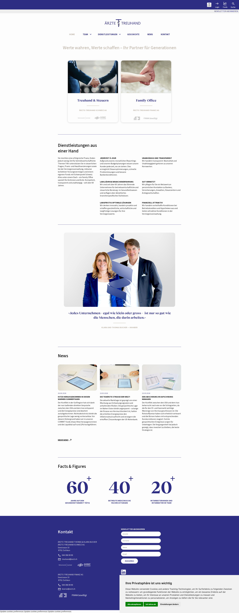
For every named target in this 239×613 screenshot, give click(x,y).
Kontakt (165, 34)
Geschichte (133, 34)
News (150, 34)
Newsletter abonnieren (133, 529)
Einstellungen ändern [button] (169, 604)
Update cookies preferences (12, 611)
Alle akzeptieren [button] (134, 604)
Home (72, 34)
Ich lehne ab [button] (151, 604)
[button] (86, 34)
